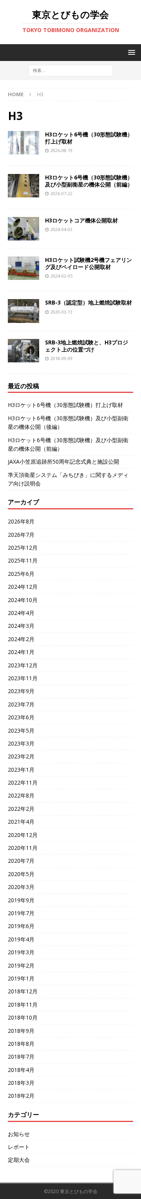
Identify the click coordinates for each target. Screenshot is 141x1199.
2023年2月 (21, 756)
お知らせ (19, 1134)
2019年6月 (21, 926)
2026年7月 (21, 534)
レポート (19, 1147)
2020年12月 (23, 835)
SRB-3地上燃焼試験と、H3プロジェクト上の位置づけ (86, 346)
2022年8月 (21, 795)
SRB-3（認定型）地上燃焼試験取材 (88, 302)
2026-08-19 (61, 150)
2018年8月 (21, 1043)
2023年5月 (21, 730)
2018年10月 (23, 1017)
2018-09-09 (61, 358)
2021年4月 (21, 821)
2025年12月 (23, 547)
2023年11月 (23, 678)
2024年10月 (23, 600)
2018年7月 (21, 1056)
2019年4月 (21, 939)
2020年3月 (21, 887)
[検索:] (71, 70)
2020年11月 (23, 847)
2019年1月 (21, 978)
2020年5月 (21, 874)
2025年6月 (21, 573)
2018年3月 (21, 1082)
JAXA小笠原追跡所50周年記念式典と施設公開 (63, 461)
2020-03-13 (61, 312)
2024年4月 (21, 613)
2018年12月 (23, 991)
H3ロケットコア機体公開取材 (81, 220)
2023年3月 (21, 743)
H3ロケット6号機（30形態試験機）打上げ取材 (89, 138)
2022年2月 (21, 808)
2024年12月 (23, 586)
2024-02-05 (61, 276)
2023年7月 (21, 704)
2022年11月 (23, 782)
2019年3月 (21, 952)
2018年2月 (21, 1095)
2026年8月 (21, 521)
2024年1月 (21, 652)
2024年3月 (21, 625)
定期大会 (19, 1159)
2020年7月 (21, 860)
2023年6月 (21, 717)
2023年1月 (21, 769)
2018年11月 (23, 1004)
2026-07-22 (61, 193)
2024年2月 (21, 639)
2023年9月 (21, 691)
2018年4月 (21, 1070)
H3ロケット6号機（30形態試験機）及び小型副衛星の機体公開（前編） (89, 181)
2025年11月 (23, 560)
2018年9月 (21, 1030)
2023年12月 (23, 665)
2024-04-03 (61, 229)
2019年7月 (21, 913)
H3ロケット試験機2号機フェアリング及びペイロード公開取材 (88, 263)
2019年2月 (21, 965)
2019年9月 (21, 900)
